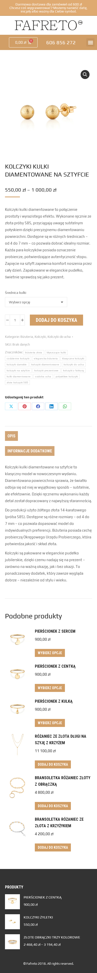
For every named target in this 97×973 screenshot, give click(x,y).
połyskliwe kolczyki (67, 376)
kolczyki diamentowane (45, 364)
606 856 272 (61, 42)
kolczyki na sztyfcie (18, 370)
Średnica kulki (15, 293)
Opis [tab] (11, 436)
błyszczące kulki (56, 352)
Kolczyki (40, 337)
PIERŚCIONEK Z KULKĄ (54, 701)
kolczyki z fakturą (73, 370)
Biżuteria (26, 337)
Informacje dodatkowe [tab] (29, 451)
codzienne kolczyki (18, 358)
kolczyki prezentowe (46, 370)
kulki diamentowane (19, 376)
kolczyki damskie (17, 364)
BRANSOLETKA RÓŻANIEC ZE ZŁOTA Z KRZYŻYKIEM (59, 822)
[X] (11, 406)
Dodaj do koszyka (56, 320)
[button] (90, 42)
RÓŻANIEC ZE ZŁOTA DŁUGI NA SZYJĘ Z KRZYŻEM (60, 739)
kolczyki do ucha (74, 364)
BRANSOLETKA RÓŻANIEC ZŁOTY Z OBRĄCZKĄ (62, 781)
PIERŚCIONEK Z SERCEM (55, 631)
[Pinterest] (24, 406)
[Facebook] (38, 406)
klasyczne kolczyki (73, 358)
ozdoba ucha (43, 376)
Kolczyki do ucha (59, 337)
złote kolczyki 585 (17, 382)
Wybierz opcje (50, 653)
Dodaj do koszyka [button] (53, 764)
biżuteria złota (33, 352)
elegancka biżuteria (46, 358)
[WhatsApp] (65, 406)
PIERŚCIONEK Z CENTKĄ (55, 666)
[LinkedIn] (51, 406)
